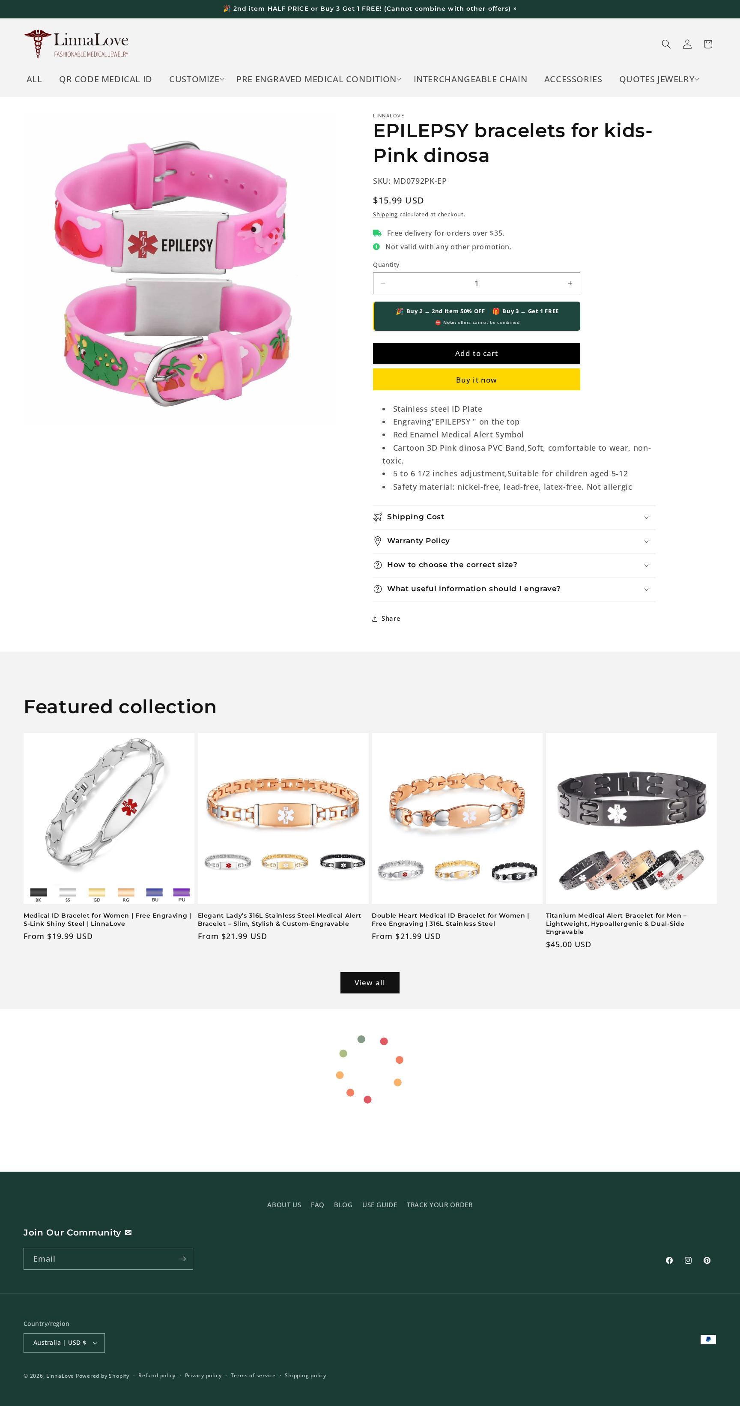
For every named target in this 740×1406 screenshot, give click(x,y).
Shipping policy (305, 1375)
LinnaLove (61, 1375)
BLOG (343, 1204)
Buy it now (476, 380)
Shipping (385, 214)
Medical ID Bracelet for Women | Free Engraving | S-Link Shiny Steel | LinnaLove (107, 919)
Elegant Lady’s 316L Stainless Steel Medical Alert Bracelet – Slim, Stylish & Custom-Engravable (279, 919)
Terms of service (253, 1375)
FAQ (318, 1204)
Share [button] (391, 618)
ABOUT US (284, 1204)
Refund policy (157, 1375)
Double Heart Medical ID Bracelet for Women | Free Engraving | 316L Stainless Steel (450, 919)
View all (370, 982)
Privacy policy (203, 1375)
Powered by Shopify (102, 1375)
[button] (194, 79)
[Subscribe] (182, 1259)
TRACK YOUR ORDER (440, 1204)
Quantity (386, 264)
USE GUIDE (379, 1204)
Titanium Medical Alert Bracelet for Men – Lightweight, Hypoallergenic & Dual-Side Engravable (616, 923)
